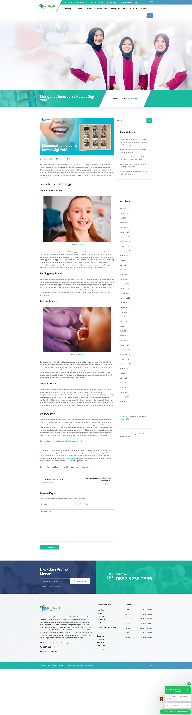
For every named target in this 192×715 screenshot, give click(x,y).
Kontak (143, 9)
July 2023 (123, 317)
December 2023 (125, 293)
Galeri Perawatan (100, 9)
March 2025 (124, 223)
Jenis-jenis (74, 467)
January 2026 (124, 213)
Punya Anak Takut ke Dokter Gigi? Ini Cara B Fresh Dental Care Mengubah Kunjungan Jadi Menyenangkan (134, 142)
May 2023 (123, 326)
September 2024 (125, 251)
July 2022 (123, 373)
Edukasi (61, 159)
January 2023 (124, 345)
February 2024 (124, 284)
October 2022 (124, 359)
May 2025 (123, 218)
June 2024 (123, 265)
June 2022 (123, 378)
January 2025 (124, 232)
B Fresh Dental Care (52, 467)
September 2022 (125, 364)
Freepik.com (81, 244)
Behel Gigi (65, 467)
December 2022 (125, 350)
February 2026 (124, 208)
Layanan (79, 9)
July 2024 (123, 260)
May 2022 (123, 383)
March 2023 (124, 336)
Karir (124, 9)
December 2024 (125, 237)
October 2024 (124, 246)
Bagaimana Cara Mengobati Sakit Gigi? (71, 441)
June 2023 (123, 321)
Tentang (68, 9)
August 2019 (124, 402)
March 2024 (124, 279)
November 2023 (125, 298)
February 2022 (124, 397)
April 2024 (123, 274)
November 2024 (125, 241)
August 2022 (124, 369)
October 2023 (124, 303)
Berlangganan (81, 581)
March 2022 (124, 392)
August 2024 (124, 256)
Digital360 (90, 665)
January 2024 (124, 289)
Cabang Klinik (115, 9)
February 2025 (124, 227)
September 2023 (125, 307)
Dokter (89, 9)
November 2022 (125, 354)
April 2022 (123, 387)
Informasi (133, 9)
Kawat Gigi (85, 467)
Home (114, 98)
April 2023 (123, 331)
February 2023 (124, 340)
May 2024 (123, 270)
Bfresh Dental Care (70, 458)
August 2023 (124, 312)
